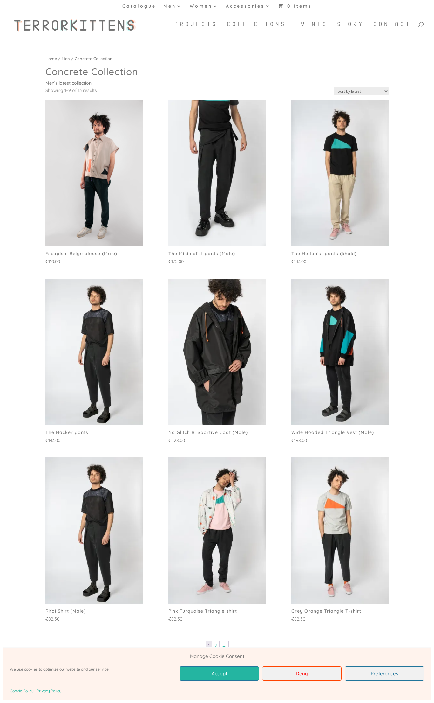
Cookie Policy (22, 690)
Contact (392, 24)
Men (169, 6)
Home (51, 58)
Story (350, 24)
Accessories (245, 6)
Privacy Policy (49, 690)
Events (311, 24)
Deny (302, 674)
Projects (196, 24)
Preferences (384, 674)
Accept (219, 674)
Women (201, 6)
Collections (256, 24)
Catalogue (139, 6)
